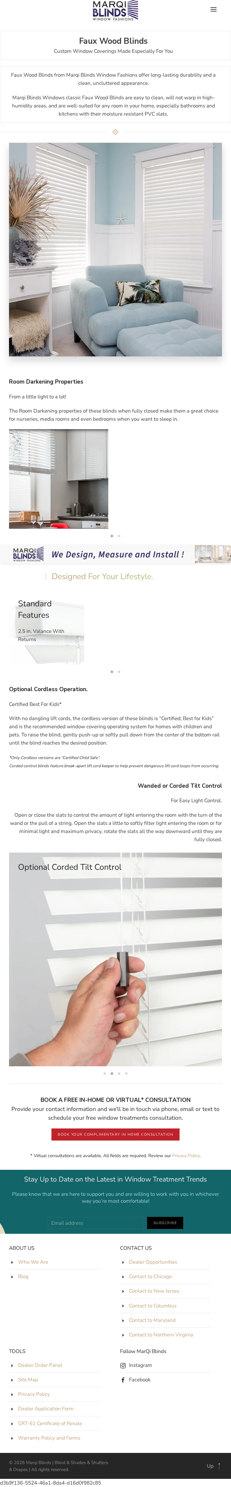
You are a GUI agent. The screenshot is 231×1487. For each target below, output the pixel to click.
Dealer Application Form (46, 1408)
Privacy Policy (186, 1156)
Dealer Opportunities (153, 1262)
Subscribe (165, 1223)
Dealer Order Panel (40, 1365)
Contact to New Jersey (154, 1291)
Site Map (28, 1379)
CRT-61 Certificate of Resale (50, 1423)
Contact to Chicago (150, 1276)
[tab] (112, 536)
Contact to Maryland (152, 1320)
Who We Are (33, 1262)
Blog (23, 1276)
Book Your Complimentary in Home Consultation (115, 1134)
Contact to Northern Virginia (161, 1334)
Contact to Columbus (153, 1305)
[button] (219, 1466)
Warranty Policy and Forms (49, 1437)
